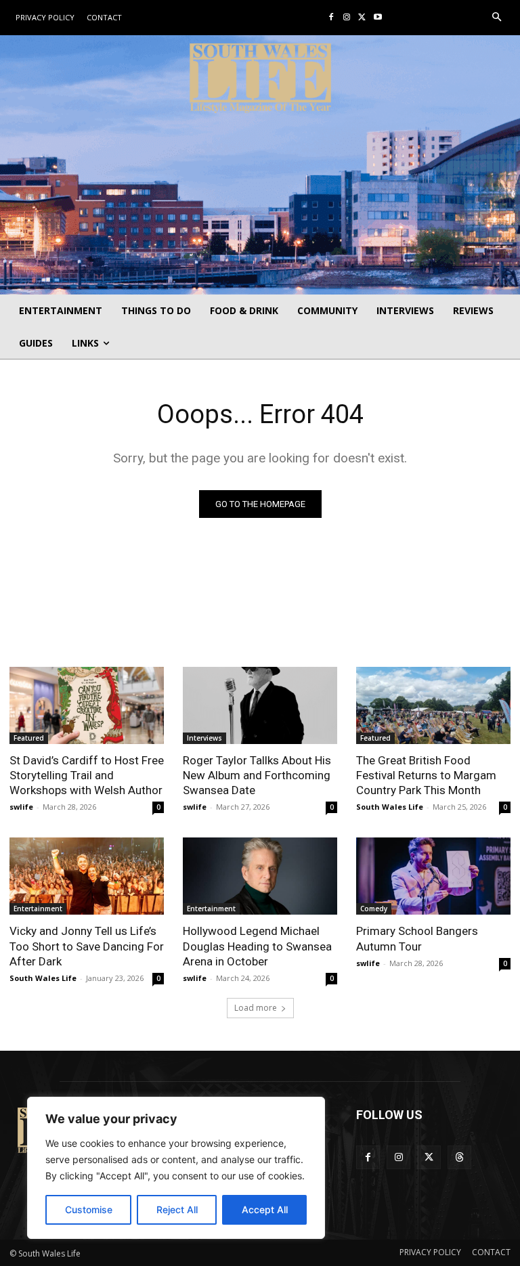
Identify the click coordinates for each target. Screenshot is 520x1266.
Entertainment (38, 908)
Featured (29, 738)
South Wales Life (389, 807)
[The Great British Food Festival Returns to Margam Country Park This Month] (433, 705)
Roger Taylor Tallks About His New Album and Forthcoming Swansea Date (257, 775)
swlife (21, 807)
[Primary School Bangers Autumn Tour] (433, 876)
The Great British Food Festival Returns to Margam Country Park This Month (426, 775)
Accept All (265, 1209)
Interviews (204, 738)
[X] (362, 18)
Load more (255, 1007)
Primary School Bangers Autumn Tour (417, 938)
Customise (88, 1209)
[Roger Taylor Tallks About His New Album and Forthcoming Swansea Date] (260, 705)
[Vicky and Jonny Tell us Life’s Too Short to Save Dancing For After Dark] (86, 876)
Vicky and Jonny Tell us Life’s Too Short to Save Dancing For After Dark (86, 945)
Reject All (177, 1209)
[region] (176, 1168)
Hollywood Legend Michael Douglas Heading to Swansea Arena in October (257, 945)
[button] (497, 18)
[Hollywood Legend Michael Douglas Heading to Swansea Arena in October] (260, 876)
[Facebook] (331, 18)
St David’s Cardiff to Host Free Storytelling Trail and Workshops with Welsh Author (86, 775)
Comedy (373, 908)
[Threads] (459, 1157)
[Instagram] (347, 18)
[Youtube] (377, 18)
